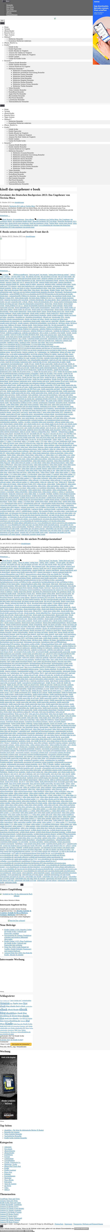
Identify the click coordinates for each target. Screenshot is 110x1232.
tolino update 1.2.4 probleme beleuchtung (41, 488)
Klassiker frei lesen (63, 710)
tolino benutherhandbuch (63, 445)
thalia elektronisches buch (22, 435)
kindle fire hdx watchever (65, 377)
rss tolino (27, 422)
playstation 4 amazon (43, 747)
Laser (65, 723)
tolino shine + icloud (45, 795)
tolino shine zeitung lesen (57, 478)
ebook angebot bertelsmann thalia (65, 302)
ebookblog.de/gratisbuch (33, 317)
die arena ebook (50, 300)
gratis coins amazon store (48, 335)
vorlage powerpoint (63, 842)
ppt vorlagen (48, 418)
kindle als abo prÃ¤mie (15, 685)
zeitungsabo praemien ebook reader (33, 534)
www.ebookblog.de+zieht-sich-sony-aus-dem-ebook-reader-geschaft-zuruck (33, 525)
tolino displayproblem (43, 789)
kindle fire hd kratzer (65, 371)
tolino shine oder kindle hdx (27, 466)
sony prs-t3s (66, 774)
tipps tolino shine (5, 437)
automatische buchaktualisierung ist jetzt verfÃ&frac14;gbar (34, 580)
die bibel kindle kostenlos (31, 599)
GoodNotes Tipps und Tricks (10, 1199)
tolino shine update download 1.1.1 (19, 814)
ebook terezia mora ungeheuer (18, 223)
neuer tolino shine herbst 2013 (53, 412)
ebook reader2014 (52, 313)
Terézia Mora (53, 223)
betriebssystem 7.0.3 (63, 288)
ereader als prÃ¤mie (25, 636)
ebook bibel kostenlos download (52, 607)
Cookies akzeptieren (81, 1228)
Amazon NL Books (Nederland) (11, 1218)
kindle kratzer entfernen (41, 694)
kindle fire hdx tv (50, 377)
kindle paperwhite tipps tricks (35, 704)
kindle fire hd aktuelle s (45, 370)
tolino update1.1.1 (19, 826)
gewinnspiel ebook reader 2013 (24, 652)
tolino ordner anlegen (13, 453)
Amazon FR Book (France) (9, 1222)
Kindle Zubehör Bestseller (17, 64)
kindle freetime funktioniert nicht (20, 381)
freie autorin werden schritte (30, 644)
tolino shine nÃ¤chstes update (37, 803)
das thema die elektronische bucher (44, 592)
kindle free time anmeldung (42, 379)
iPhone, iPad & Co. (11, 43)
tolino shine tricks (33, 472)
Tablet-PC (54, 432)
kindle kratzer (9, 694)
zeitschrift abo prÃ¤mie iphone (32, 875)
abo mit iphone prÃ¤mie (49, 276)
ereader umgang (23, 323)
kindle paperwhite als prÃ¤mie (17, 387)
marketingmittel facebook (64, 731)
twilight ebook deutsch (55, 496)
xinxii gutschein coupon (42, 873)
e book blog (21, 1013)
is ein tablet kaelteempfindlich (20, 354)
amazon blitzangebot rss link (25, 280)
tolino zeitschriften (21, 492)
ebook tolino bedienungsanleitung (54, 623)
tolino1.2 (55, 492)
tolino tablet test (7, 486)
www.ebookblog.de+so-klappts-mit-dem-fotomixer (22, 867)
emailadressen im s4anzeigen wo (11, 321)
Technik (7, 29)
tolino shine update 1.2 (63, 472)
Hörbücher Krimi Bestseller (22, 78)
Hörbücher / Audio (10, 1164)
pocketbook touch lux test (60, 747)
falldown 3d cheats (14, 325)
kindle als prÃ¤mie (46, 685)
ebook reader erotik (38, 617)
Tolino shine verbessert (40, 478)
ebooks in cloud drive (53, 630)
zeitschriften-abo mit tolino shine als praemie (54, 530)
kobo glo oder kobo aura (36, 397)
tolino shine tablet (31, 470)
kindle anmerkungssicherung (27, 366)
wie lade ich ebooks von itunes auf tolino (56, 849)
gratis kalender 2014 (38, 337)
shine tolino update (50, 772)
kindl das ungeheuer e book (39, 223)
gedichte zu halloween (13, 333)
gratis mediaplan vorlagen (54, 337)
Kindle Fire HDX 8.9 (32, 375)
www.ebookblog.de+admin (29, 225)
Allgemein (7, 1147)
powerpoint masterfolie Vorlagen (30, 749)
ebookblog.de (20, 317)
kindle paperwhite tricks (39, 393)
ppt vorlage (39, 418)
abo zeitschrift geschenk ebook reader (27, 278)
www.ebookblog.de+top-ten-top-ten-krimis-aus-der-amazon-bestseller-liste (28, 869)
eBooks (9, 13)
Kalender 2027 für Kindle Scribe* (11, 1040)
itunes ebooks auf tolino (50, 677)
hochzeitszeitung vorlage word (62, 663)
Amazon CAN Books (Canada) (10, 1212)
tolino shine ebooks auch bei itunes (52, 799)
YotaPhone (30, 527)
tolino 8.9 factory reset (10, 443)
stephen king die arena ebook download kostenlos (57, 776)
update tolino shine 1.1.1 (8, 838)
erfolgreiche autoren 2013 (15, 638)
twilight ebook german (52, 499)
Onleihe (2, 414)
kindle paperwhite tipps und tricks (57, 704)
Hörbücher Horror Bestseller (22, 76)
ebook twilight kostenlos (55, 315)
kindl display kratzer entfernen (60, 681)
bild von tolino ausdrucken (36, 586)
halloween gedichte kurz (46, 340)
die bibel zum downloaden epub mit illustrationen (57, 599)
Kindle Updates (14, 57)
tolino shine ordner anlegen (14, 805)
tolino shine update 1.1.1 (23, 809)
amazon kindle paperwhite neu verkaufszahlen (15, 570)
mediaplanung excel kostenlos (43, 408)
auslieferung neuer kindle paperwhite (44, 578)
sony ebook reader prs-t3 (32, 424)
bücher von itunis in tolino (21, 288)
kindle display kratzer (57, 688)
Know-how (8, 1172)
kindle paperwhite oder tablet (26, 702)
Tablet (74, 430)
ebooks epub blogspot (21, 630)
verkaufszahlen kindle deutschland (52, 503)
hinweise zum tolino (38, 342)
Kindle (6, 45)
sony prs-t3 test (56, 774)
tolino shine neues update (8, 466)
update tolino (41, 836)
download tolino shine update (42, 603)
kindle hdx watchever (11, 383)
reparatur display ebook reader (49, 766)
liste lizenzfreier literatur (30, 727)
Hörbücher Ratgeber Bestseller (23, 80)
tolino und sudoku (53, 486)
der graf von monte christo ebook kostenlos (42, 595)
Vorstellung (19, 844)
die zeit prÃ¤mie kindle (52, 601)
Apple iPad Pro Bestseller (17, 94)
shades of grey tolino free (34, 772)
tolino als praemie (19, 445)
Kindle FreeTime (57, 379)
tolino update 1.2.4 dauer (17, 488)
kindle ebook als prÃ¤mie (20, 368)
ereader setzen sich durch (8, 323)
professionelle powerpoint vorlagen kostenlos (22, 764)
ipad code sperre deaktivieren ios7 (56, 673)
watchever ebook (37, 509)
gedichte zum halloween (30, 333)
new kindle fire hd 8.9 (38, 741)
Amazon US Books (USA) (9, 1206)
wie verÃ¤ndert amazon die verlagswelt (44, 851)
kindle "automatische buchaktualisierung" (31, 683)
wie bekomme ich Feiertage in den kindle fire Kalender (27, 513)
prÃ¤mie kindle (70, 756)
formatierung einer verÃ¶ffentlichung (53, 642)
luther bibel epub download (61, 404)
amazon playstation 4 (44, 572)
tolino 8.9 (39, 785)
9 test (23, 276)
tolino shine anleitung (7, 799)
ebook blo (67, 607)
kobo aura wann (43, 716)
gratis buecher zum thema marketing (12, 655)
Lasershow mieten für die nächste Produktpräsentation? (31, 539)
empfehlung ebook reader (31, 321)
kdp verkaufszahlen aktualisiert (38, 360)
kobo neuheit (49, 397)
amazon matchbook (64, 282)
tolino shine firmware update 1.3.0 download (26, 463)
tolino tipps (17, 486)
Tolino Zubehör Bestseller (17, 90)
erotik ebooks (63, 638)
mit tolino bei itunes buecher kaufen (34, 410)
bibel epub (54, 584)
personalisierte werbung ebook (44, 414)
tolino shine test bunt (63, 470)
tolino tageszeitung (6, 822)
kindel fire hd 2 (24, 681)
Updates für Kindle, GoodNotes (11, 1205)
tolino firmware (57, 789)
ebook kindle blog (67, 611)
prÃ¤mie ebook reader (57, 756)
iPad (28, 1020)
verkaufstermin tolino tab (31, 503)
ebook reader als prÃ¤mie (22, 309)
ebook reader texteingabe (20, 313)
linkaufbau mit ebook (14, 727)
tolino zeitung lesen (34, 492)
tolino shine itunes (69, 465)
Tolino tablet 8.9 (61, 484)
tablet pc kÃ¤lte (25, 432)
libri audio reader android (54, 401)
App (11, 1003)
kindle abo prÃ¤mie (60, 364)
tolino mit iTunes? (35, 451)
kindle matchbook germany (59, 694)
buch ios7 (47, 588)
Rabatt (27, 1028)
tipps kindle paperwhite (66, 435)
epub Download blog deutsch (26, 634)
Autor (20, 1003)
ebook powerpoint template (61, 613)
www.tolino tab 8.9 (66, 525)
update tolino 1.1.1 (53, 836)
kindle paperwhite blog (66, 698)
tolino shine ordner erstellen (33, 805)
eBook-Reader (9, 31)
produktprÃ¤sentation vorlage (34, 760)
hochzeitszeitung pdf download (40, 663)
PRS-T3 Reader (48, 764)
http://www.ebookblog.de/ (54, 342)
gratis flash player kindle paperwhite (18, 337)
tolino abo (39, 443)
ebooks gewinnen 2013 (37, 630)
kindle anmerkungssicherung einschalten (58, 687)
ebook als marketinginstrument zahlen (27, 607)
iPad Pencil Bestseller (16, 98)
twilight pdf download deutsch (26, 836)
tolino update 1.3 (61, 488)
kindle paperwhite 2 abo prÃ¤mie (28, 385)
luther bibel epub (45, 404)
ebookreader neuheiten (33, 628)
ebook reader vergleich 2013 (42, 621)
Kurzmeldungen (11, 15)
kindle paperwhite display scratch (37, 700)
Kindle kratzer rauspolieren (55, 383)
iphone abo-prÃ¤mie (31, 675)
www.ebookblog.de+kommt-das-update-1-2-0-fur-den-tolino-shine (42, 521)
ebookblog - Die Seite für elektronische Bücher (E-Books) (24, 1130)
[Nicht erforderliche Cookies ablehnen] (33, 1231)
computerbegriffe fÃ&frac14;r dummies (22, 296)
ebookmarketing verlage (17, 628)
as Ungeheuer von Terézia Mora (47, 219)
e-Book (24, 302)
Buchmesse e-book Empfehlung (30, 590)
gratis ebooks (29, 655)
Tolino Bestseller (14, 88)
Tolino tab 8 (63, 482)
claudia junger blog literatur (22, 592)
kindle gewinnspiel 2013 (23, 692)
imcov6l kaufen (16, 352)
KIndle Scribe (13, 47)
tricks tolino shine (30, 494)
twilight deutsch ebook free (40, 830)
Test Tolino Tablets (6, 435)
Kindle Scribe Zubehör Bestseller (15, 1138)
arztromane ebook (59, 286)
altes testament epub (38, 566)
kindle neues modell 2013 (27, 696)
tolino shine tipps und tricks (17, 472)
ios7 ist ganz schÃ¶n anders (29, 673)
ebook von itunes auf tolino (52, 624)
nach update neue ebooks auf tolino (59, 410)
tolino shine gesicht (14, 801)
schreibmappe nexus (12, 770)
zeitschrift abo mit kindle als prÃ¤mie (55, 527)
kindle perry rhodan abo (40, 706)
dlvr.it (29, 603)
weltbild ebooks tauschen (31, 847)
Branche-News (9, 33)
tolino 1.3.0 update (28, 441)
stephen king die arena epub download (13, 430)
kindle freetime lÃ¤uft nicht (59, 381)
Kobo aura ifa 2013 (21, 714)
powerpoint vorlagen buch (39, 752)
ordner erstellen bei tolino (58, 745)
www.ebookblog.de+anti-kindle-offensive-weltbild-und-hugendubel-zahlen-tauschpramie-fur (31, 857)
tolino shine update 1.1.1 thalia (24, 811)
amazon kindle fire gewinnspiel (62, 568)
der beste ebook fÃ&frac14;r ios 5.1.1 (42, 298)
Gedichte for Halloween (61, 331)
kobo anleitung (33, 395)
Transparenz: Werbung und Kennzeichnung (88, 1224)
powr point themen (28, 418)
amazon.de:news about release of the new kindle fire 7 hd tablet (47, 574)
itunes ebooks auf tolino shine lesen (16, 679)
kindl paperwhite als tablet (57, 362)
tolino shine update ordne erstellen (32, 816)
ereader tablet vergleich (61, 636)
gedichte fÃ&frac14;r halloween (28, 329)
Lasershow (7, 725)
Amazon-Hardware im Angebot (19, 66)
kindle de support (44, 366)
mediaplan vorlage (6, 408)
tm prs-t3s (32, 439)
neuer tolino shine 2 (35, 412)
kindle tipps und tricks (7, 395)
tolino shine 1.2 (40, 455)
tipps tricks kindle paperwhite (19, 783)
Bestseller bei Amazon (11, 1132)
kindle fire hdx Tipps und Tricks (33, 377)
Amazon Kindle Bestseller (17, 63)
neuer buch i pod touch (20, 412)
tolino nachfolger (48, 451)
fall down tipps (37, 640)
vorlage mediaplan (67, 505)
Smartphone (11, 1030)
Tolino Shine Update (47, 472)
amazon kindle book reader (48, 282)
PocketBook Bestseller (16, 92)
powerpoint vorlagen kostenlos (10, 418)
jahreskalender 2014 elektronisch (43, 356)
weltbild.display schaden (29, 511)
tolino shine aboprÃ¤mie (31, 797)
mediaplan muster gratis (65, 406)
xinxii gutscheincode (14, 875)
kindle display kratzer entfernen (61, 366)
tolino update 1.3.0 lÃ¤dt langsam (15, 490)
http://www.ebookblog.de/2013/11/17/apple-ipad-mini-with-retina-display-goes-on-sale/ (29, 346)
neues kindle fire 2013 (60, 739)
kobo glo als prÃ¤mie (57, 716)
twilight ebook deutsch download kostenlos (50, 832)
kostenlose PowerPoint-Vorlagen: (36, 721)
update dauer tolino (41, 501)
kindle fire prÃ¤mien (25, 379)
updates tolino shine (49, 838)
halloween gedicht (17, 340)
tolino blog (16, 447)
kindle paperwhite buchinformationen (12, 700)
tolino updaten (47, 490)
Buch (18, 1006)
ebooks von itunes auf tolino (34, 319)
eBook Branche (7, 219)
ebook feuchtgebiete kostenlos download (38, 306)
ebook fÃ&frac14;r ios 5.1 (14, 306)
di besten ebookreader (36, 300)
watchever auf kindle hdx (22, 509)
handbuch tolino (24, 342)
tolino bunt (24, 447)
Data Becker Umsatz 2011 (26, 593)
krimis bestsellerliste (11, 401)
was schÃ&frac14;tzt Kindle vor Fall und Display (52, 507)
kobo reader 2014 (61, 397)
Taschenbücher (11, 11)
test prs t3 (46, 434)
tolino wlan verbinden (28, 828)
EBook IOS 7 (37, 611)
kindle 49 (60, 683)
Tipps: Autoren (9, 35)
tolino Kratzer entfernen (20, 451)
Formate (7, 1157)
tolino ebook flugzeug (36, 447)
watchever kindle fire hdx (65, 509)
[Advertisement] (18, 976)
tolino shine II (42, 801)
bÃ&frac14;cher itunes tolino (10, 584)
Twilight (49, 494)
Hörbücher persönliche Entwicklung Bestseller (28, 72)
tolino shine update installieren (63, 814)
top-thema (5, 275)
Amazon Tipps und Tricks (9, 1201)
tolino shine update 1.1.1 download (44, 809)
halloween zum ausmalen (25, 659)
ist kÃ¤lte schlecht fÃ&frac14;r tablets (44, 354)
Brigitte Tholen (55, 290)
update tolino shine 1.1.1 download (29, 838)
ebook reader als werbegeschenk (43, 309)
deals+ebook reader (21, 298)
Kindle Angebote (10, 1170)
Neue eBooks (29, 219)
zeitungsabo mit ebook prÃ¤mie (57, 878)
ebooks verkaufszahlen (20, 632)
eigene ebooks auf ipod (66, 632)
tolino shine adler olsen (17, 459)
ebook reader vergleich (38, 313)
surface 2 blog (66, 430)
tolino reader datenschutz (40, 453)
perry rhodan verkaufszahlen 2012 (16, 1028)
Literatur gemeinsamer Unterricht (43, 402)
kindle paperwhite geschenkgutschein (41, 387)
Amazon (12, 280)
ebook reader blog (62, 615)
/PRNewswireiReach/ (20, 275)
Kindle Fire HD (25, 690)
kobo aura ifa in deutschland (38, 714)
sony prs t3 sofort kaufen (41, 774)
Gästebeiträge (9, 1159)
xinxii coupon (16, 873)
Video (6, 1188)
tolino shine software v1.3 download (12, 470)
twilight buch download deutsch (20, 496)
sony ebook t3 (5, 774)
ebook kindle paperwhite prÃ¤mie (11, 613)
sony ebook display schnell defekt (11, 424)
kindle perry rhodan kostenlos (59, 706)
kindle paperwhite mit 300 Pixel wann (27, 389)
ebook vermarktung (35, 624)
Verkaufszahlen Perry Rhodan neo (8, 1032)
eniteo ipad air (45, 321)
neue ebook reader (15, 737)
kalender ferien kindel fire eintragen (56, 358)
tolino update (64, 486)
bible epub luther (20, 586)
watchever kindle (49, 509)
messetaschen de (15, 410)
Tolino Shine (11, 455)
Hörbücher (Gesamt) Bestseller (23, 71)
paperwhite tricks (27, 414)
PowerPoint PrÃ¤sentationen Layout (29, 751)
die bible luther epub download (10, 601)
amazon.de (40, 284)
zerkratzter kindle (11, 882)
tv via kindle (41, 494)
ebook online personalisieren (40, 307)
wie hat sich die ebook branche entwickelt (33, 515)
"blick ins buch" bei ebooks (38, 275)
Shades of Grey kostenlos (16, 772)
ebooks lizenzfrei (5, 632)
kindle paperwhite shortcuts (36, 391)
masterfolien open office (8, 733)
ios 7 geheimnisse (41, 352)
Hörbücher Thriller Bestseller (23, 86)
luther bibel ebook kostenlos (29, 404)
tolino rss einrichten (56, 453)
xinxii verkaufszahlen (19, 527)
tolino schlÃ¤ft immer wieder (18, 795)
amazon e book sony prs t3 (15, 282)
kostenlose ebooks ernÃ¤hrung (46, 399)
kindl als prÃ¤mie (55, 360)
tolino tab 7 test (52, 482)
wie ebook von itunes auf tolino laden (59, 513)
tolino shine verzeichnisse (60, 818)
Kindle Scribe (27, 1024)
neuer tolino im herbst (23, 739)
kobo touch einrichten (27, 719)
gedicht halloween (39, 327)
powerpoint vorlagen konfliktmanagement (33, 754)
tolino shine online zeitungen (47, 466)
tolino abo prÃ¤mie (50, 443)
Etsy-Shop (10, 9)
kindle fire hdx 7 (18, 375)
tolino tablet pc (70, 820)
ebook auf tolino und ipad (8, 304)
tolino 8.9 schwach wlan (27, 443)
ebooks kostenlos (67, 630)
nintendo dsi (68, 412)
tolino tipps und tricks (29, 486)
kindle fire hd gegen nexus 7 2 (22, 371)
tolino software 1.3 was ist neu (60, 480)
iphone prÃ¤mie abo (46, 675)
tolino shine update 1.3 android (48, 474)
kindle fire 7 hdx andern (66, 368)
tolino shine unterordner (44, 807)
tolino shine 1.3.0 (16, 457)
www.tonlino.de (5, 873)
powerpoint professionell (8, 416)
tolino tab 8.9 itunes (9, 484)
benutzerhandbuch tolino (38, 288)
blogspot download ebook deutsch (20, 588)
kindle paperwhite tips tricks (20, 393)
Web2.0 (7, 1190)
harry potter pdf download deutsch (45, 661)
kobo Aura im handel (56, 714)
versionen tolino (70, 503)
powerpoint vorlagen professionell (11, 756)
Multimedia (4, 737)
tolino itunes (60, 449)
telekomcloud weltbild (65, 432)
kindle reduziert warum (67, 393)
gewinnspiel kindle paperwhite (60, 652)
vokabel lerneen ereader (37, 505)
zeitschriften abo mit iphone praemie (32, 529)
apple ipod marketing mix (26, 286)
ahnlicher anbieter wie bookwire (52, 278)
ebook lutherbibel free (22, 307)
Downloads (8, 1149)
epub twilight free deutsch (9, 636)
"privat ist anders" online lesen (28, 562)
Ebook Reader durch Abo (55, 311)
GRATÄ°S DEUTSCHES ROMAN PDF (24, 335)
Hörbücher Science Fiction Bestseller (25, 84)
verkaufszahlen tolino (63, 840)
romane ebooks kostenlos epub (23, 768)
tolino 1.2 (61, 439)
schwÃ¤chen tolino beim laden (30, 770)
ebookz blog (53, 632)
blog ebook (36, 290)
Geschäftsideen (9, 1160)
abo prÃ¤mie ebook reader (48, 564)
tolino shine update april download (49, 813)
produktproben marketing (8, 422)
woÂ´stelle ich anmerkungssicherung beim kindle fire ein (30, 853)
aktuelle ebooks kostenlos (8, 566)
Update (23, 1030)
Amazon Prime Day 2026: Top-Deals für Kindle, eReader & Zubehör (18, 954)
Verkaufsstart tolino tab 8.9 (13, 503)
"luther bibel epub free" (66, 560)
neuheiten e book (24, 741)
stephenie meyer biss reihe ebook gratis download (44, 430)
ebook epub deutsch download (51, 609)
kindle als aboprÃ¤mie (31, 685)
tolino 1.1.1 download (11, 785)
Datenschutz (59, 1224)
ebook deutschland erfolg (32, 609)
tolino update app (66, 824)
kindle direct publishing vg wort (38, 688)
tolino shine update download (47, 476)
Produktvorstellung (6, 762)
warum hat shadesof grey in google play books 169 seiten (22, 846)
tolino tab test (41, 484)
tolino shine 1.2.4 (64, 455)
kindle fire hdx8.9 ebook (8, 379)
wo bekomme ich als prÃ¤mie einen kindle (22, 517)
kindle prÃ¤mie (53, 393)
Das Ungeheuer (64, 219)
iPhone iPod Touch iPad (12, 1166)
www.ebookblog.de (57, 853)
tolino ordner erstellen (36, 793)
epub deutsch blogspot (7, 634)
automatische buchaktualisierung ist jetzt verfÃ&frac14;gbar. (52, 582)
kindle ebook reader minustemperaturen (43, 368)
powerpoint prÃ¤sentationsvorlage (54, 751)
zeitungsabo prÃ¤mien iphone (10, 534)
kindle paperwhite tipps (54, 391)
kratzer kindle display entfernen (21, 723)
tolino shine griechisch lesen (23, 465)
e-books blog (29, 1006)
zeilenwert (38, 527)
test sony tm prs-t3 (56, 434)
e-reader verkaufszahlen (49, 605)
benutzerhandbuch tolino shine (31, 584)
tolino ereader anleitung (52, 447)
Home (6, 27)
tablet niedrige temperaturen (9, 432)
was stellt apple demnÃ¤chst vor (54, 846)
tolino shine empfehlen (61, 461)
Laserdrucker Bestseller (16, 100)
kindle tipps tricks (36, 708)
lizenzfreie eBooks (55, 727)
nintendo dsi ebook (26, 743)
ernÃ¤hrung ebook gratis (33, 638)
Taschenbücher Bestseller (12, 1136)
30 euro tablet (16, 276)
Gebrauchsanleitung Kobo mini (51, 644)
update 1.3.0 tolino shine (26, 501)
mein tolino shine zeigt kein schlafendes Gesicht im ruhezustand (21, 735)
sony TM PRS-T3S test (65, 428)
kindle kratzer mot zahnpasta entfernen (32, 383)
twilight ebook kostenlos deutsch (45, 834)
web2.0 (18, 511)
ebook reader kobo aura (19, 619)
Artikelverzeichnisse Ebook (21, 578)
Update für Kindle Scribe (17, 58)
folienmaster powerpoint (32, 642)
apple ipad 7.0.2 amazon (8, 286)
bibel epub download (11, 290)
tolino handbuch (43, 449)
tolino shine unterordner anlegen (64, 807)
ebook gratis (28, 611)
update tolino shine (55, 501)
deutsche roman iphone (22, 597)
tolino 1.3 (3, 441)
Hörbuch (7, 37)
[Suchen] (21, 884)
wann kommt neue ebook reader (34, 844)
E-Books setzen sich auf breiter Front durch (24, 231)
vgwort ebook (23, 505)
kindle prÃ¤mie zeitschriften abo (18, 708)
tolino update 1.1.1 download (66, 822)
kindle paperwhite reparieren (16, 391)
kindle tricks (11, 710)
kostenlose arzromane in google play (22, 399)
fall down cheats (64, 323)
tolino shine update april (28, 813)
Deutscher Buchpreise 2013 (66, 221)
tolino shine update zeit (66, 476)
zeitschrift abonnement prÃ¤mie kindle (57, 875)
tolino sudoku (34, 482)
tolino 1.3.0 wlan (41, 441)
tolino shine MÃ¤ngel (18, 803)
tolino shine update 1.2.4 (60, 811)
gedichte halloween (23, 650)
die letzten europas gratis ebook (32, 601)
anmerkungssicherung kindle (9, 576)
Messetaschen (4, 410)
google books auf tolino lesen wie (33, 654)
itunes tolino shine (25, 356)
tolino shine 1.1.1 (59, 795)
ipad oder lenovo (17, 675)
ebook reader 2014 (57, 307)
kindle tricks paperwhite (24, 710)
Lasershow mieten (18, 725)
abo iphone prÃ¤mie (33, 276)
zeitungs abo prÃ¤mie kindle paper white (34, 532)
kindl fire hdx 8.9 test (40, 362)
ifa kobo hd (61, 669)
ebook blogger (58, 304)
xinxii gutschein (5, 527)
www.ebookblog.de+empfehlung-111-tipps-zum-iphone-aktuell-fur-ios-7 (31, 861)
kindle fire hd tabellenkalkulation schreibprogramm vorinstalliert (38, 372)
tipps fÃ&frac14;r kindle (48, 435)
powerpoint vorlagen (62, 416)
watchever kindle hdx (7, 511)
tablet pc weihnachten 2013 (40, 432)
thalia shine (36, 435)
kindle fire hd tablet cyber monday (51, 373)
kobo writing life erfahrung (45, 719)
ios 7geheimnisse (53, 352)
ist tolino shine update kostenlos (18, 677)
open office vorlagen (41, 743)
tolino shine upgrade (44, 818)
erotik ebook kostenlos (50, 638)
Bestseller (9, 5)
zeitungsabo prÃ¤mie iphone (47, 880)
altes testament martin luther (55, 566)
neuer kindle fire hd (53, 737)
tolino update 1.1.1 (48, 822)
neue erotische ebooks (29, 737)
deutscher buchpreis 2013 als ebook (44, 221)
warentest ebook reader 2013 (56, 844)
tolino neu (58, 451)
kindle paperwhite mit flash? (50, 389)
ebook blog (4, 223)
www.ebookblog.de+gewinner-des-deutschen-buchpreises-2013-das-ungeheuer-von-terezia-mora (33, 863)
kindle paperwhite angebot (49, 698)
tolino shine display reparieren (43, 461)
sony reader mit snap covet (14, 428)
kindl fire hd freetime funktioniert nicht (18, 362)
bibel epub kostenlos (7, 586)
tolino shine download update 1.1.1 (27, 799)
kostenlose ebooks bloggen (15, 721)
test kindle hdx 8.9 (36, 434)
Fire (21, 1018)
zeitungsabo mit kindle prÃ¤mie (59, 532)
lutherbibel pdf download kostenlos (27, 406)
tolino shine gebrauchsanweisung (53, 463)
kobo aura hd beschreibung (48, 395)
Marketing (22, 1026)
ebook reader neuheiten (36, 619)
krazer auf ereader (56, 723)
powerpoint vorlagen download (59, 752)
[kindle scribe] (8, 1119)
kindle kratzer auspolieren (23, 694)
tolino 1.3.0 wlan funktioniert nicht (59, 441)
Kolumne (16, 560)
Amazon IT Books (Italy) (8, 1216)
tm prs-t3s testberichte (44, 439)
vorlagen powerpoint (27, 507)
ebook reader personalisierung (55, 619)
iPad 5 (42, 673)
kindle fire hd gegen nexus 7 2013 (45, 371)
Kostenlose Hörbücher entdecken (20, 41)
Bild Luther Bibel (25, 290)
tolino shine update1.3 (7, 478)
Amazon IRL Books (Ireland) (10, 1220)
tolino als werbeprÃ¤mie (34, 445)
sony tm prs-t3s (51, 428)
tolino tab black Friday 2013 (26, 484)
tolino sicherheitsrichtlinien (18, 480)
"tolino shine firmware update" (58, 275)
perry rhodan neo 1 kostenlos (26, 747)
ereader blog (37, 636)
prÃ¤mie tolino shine (60, 418)
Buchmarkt (59, 292)
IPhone (2, 1024)
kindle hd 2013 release (39, 692)
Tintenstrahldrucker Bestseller (19, 102)
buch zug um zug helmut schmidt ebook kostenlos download (33, 292)
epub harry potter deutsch (45, 634)
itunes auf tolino (62, 354)
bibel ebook (46, 584)
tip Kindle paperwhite (65, 782)
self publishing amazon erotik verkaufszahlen (57, 770)
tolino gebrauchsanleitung (8, 449)
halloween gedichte (30, 340)
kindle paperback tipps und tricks (48, 696)
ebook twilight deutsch (15, 315)
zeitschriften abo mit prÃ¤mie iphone (54, 877)
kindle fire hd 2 (37, 690)
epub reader (59, 634)
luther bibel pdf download (9, 731)
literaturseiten (43, 727)
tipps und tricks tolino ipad (45, 437)
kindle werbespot (21, 395)
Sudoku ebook (13, 780)
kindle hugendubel (54, 692)
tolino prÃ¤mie (26, 453)
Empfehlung (8, 1155)
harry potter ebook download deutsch (19, 661)
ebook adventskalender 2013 (43, 302)
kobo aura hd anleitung (47, 712)
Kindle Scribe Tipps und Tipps (10, 1203)
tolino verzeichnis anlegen (45, 826)
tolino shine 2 (45, 457)
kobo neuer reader (10, 718)
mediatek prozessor (67, 733)
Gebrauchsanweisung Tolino (22, 327)
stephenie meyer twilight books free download (42, 778)
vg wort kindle (23, 842)
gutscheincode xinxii (55, 339)
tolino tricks (42, 486)
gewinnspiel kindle (42, 652)
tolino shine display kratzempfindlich (19, 461)
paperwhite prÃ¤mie (13, 414)
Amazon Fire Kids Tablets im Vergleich (22, 55)
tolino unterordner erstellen (23, 822)
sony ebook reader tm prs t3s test (52, 424)
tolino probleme (61, 793)
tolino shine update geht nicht (42, 814)
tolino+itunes (46, 492)
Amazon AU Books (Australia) (10, 1210)
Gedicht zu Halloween (54, 327)
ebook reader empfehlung (22, 617)
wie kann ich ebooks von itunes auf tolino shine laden (24, 849)
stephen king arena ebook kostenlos (27, 776)
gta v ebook (22, 339)
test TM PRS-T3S (70, 434)
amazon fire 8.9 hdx (31, 282)
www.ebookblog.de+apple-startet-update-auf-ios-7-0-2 (18, 859)
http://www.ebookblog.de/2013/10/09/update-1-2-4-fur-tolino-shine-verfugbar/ (26, 344)
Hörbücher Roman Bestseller (23, 82)
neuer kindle (42, 737)
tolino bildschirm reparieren (17, 789)
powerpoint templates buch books (29, 416)
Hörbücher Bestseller (16, 39)
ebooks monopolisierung (15, 319)
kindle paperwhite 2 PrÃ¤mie (50, 385)
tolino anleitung (49, 445)
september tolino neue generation (42, 422)
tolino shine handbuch (41, 465)
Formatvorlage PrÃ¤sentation (10, 644)
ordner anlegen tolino (22, 745)
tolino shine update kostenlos (10, 816)
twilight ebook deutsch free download (33, 497)
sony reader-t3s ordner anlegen (34, 428)
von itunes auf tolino (36, 842)
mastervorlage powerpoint (26, 733)
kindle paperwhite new (7, 702)
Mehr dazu (28, 1231)
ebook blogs (18, 609)
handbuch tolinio (13, 342)
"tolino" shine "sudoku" (47, 562)
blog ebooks (45, 290)
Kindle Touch (3, 1026)
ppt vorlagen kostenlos (41, 756)
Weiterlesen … (5, 215)
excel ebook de (52, 323)
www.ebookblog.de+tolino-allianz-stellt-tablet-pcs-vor (18, 523)
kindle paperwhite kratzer (63, 387)
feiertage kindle (27, 325)
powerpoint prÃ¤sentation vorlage (53, 749)
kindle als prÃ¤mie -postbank (63, 685)
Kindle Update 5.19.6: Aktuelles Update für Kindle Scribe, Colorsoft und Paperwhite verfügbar (18, 931)
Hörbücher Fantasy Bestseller (23, 74)
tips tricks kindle (60, 437)
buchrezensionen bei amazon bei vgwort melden (58, 590)
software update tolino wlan (64, 422)
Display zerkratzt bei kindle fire (15, 603)
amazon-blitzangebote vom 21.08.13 (12, 574)
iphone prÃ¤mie (65, 352)
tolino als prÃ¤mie (6, 445)
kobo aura (34, 712)
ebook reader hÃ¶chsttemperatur (56, 617)
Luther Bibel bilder (12, 404)
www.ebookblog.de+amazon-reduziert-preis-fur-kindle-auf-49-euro (42, 855)
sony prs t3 (37, 426)
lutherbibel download (7, 406)
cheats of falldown (6, 592)
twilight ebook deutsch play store (57, 497)
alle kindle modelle (24, 566)
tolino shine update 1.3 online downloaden (22, 476)
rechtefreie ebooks (32, 766)
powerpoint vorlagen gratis (9, 754)
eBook (30, 302)
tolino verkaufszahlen (59, 490)
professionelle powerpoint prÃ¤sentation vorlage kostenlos (33, 762)
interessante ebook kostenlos (52, 671)
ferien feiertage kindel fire (41, 325)
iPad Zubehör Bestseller (17, 96)
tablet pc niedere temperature (59, 780)
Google (68, 333)
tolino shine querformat (67, 805)
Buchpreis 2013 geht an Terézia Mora (22, 206)
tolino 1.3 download (14, 441)
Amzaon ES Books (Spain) (9, 1214)
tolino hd (52, 449)
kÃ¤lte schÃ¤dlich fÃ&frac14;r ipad (16, 358)
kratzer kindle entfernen (41, 723)
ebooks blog (9, 630)
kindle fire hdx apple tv (13, 377)
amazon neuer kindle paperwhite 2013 (24, 572)
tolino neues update (6, 793)
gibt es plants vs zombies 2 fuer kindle (52, 333)
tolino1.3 (62, 492)
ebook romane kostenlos (12, 623)
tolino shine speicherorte (8, 807)
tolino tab (43, 482)
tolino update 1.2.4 (6, 824)
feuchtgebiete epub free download (11, 642)
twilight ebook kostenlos (24, 834)
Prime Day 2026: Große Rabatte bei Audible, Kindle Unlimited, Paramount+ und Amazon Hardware (17, 949)
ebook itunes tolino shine (51, 611)
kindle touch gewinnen (50, 708)
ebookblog (11, 317)
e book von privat (20, 605)
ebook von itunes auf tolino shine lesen (22, 626)
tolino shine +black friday (25, 455)
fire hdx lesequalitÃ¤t (58, 325)
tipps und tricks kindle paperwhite (23, 437)
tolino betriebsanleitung (60, 787)
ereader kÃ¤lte (71, 321)
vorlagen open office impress (10, 507)
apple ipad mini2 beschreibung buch (50, 576)
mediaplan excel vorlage (48, 406)
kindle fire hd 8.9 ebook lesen (26, 370)
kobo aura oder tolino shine (14, 716)
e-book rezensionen (33, 605)
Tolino (54, 439)
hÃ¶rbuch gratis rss (65, 655)
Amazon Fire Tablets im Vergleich (20, 53)
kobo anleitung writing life (22, 712)
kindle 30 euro (29, 364)
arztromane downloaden (44, 286)
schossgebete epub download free (53, 768)
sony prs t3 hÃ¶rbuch (49, 426)
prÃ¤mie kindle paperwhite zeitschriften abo (15, 758)
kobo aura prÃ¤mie (30, 716)
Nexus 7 (7, 743)
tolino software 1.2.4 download (39, 480)
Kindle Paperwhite (15, 49)
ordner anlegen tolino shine (39, 745)
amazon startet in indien (28, 284)
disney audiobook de (64, 300)
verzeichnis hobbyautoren (8, 505)
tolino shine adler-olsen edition (36, 459)
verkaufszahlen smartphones (45, 840)
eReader (62, 321)
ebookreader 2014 (58, 317)
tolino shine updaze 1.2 (23, 478)
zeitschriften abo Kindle (33, 877)
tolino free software (67, 447)
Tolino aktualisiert (63, 785)
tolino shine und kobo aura (26, 807)
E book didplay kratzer (60, 603)
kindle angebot (12, 366)
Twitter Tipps (12, 501)
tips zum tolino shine (21, 439)
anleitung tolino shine (63, 284)
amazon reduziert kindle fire (9, 284)
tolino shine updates (13, 818)
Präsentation (4, 760)
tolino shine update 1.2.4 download (25, 474)
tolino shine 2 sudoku (57, 457)
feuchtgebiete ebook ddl (65, 640)
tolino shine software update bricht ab (60, 468)
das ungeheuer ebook (44, 296)
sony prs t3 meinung (64, 426)
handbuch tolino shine (42, 659)
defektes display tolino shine (45, 593)
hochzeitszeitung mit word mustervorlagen (14, 663)
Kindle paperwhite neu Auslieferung (62, 700)
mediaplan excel (41, 733)
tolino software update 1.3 (20, 482)
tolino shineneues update (27, 820)
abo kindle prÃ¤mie (13, 564)
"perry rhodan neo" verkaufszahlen (20, 1000)
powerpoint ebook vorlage (64, 414)
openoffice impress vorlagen (58, 743)
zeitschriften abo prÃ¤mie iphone (27, 530)
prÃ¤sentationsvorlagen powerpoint (57, 420)
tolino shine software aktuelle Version (34, 468)
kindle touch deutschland (13, 1026)
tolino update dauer (34, 490)
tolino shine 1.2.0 (52, 455)
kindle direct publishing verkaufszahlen (13, 688)
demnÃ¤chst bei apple (63, 593)
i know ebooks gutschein (47, 669)
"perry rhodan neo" (5, 1000)
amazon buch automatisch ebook (47, 280)
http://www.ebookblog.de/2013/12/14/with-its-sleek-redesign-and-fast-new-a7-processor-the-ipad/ (33, 348)
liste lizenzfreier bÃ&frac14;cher (21, 402)
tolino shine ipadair (56, 465)
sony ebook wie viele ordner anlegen (20, 426)
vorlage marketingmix (52, 505)
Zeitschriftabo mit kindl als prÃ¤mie (12, 877)
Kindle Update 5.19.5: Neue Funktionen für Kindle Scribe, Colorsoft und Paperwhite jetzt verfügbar (18, 943)
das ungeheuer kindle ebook (22, 221)
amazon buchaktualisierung (23, 568)
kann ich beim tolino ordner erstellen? (42, 679)
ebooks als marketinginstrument (53, 628)
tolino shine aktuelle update (49, 797)
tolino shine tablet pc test (46, 470)
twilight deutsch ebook (39, 496)
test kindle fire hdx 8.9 (21, 434)
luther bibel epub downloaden (62, 729)
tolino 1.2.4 (69, 439)
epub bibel (54, 321)
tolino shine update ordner (53, 816)
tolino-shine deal (42, 828)
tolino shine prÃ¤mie (13, 468)
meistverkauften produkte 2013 (65, 408)
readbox (21, 422)
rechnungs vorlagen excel (16, 766)
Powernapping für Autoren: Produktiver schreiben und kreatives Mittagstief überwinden (17, 937)
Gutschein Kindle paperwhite (37, 339)
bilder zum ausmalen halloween (56, 586)
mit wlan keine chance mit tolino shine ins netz (60, 735)
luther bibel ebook (14, 729)
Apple (73, 284)
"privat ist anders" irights (8, 562)
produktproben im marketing (54, 760)
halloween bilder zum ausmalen (10, 657)
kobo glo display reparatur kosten (15, 397)
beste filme (51, 288)
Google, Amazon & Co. (12, 1162)
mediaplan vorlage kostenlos (23, 408)
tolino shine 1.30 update (31, 457)
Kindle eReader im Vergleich (18, 51)
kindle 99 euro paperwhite (44, 364)
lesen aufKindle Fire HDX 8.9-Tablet (32, 401)
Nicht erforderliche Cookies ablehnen (12, 1231)
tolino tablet (51, 484)
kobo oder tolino (32, 718)
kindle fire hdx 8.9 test (47, 375)
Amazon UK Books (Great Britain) (12, 1208)
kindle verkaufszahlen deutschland (45, 710)
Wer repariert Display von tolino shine (52, 511)
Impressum (68, 1224)
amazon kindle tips (38, 570)
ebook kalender (57, 306)
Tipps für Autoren (10, 1184)
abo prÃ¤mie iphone (65, 564)
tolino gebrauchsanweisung (27, 449)
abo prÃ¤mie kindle (65, 276)
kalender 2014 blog (36, 358)
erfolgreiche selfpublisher (38, 323)
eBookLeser (47, 317)
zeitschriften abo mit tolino (54, 529)
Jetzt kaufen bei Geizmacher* (21, 1044)
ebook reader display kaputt (36, 311)
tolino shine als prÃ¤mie (56, 459)
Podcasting (8, 1182)
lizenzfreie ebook (61, 402)
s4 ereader (37, 768)
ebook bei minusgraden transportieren (31, 304)
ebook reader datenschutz (17, 311)
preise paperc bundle (16, 760)
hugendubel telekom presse (29, 669)
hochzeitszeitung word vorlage (10, 665)
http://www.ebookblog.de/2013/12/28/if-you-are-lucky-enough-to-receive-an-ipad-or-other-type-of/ (33, 350)
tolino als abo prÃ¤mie (66, 443)
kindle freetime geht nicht (40, 381)
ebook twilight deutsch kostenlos (35, 315)
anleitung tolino (50, 284)
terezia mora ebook (65, 223)
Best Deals (10, 7)
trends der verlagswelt (16, 494)
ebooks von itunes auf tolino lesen (56, 319)
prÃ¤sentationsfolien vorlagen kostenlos (30, 420)
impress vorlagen (28, 352)
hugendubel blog (13, 669)
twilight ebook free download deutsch (30, 499)
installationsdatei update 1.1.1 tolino (29, 671)
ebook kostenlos (29, 613)
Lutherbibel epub (24, 731)
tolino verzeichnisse (61, 826)
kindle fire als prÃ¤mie (8, 370)
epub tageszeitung (70, 634)
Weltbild (19, 847)
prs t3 (40, 764)
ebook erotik (67, 609)
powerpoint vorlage (47, 416)
